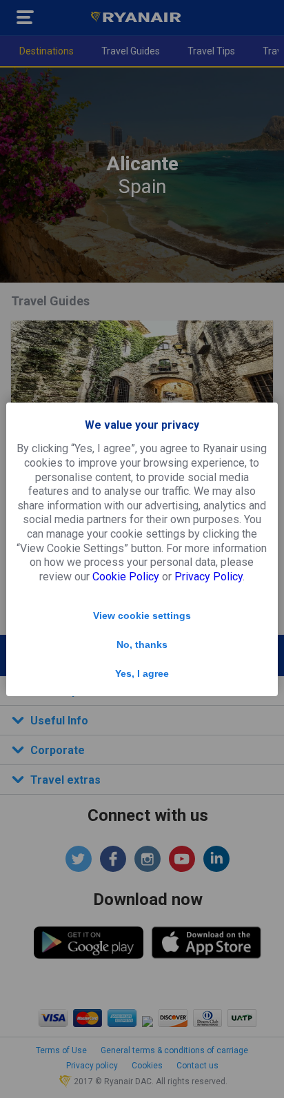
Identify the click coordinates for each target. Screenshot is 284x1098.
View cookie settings (142, 615)
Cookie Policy (125, 576)
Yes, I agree (142, 673)
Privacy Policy (208, 576)
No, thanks (142, 644)
